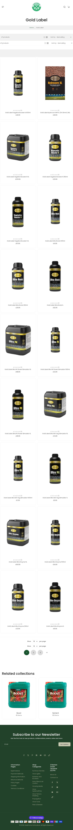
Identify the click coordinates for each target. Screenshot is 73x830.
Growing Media (37, 786)
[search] (64, 7)
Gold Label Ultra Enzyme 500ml (55, 562)
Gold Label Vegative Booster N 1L (18, 241)
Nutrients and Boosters (36, 777)
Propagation (36, 799)
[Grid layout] (47, 37)
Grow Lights (36, 774)
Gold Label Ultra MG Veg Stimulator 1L (55, 498)
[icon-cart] (69, 7)
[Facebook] (24, 755)
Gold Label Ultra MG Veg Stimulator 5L (55, 434)
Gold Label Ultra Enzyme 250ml (17, 626)
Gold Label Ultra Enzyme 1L (55, 626)
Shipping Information (18, 777)
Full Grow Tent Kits (38, 771)
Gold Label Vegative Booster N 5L (18, 177)
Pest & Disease (37, 805)
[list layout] (44, 37)
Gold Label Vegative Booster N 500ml (18, 113)
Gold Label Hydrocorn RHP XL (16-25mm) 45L (55, 113)
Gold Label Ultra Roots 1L (55, 305)
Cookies (13, 785)
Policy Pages (15, 783)
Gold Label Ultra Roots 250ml (18, 305)
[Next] (46, 652)
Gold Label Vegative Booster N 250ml (55, 177)
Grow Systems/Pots (37, 790)
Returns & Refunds (17, 780)
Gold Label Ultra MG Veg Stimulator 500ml (18, 498)
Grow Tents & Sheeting (36, 795)
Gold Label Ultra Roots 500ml (55, 241)
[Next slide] (71, 698)
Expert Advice (15, 771)
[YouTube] (41, 755)
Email (6, 744)
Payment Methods (17, 774)
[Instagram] (36, 755)
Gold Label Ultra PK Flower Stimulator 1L (18, 434)
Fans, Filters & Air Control (37, 782)
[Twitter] (28, 755)
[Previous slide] (1, 698)
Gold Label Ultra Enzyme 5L (18, 562)
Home (32, 28)
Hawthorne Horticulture (32, 825)
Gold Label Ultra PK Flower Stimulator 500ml (55, 369)
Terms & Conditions (17, 788)
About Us (53, 775)
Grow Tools (36, 802)
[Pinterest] (32, 755)
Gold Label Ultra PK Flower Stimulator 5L (18, 369)
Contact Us (54, 777)
